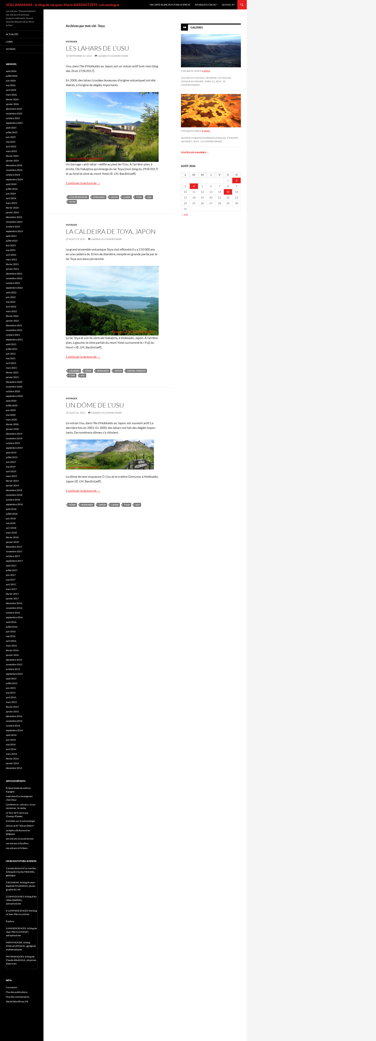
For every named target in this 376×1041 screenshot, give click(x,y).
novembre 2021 (14, 330)
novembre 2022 (14, 278)
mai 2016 (10, 636)
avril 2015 (11, 697)
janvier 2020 (12, 429)
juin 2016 (11, 631)
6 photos (206, 70)
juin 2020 (11, 410)
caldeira (74, 370)
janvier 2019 (12, 485)
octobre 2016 (13, 612)
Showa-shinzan (136, 370)
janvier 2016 (12, 655)
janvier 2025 (12, 160)
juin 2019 (11, 461)
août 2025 (11, 127)
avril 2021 (11, 363)
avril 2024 (11, 198)
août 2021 (11, 344)
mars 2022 (11, 311)
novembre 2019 (14, 438)
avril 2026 (11, 89)
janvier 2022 (12, 320)
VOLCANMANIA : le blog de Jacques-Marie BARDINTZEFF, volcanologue (62, 5)
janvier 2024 (12, 212)
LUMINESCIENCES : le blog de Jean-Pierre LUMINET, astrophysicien (21, 932)
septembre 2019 (14, 447)
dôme (88, 370)
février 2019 (12, 480)
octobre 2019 (13, 443)
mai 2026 (10, 85)
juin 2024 (11, 193)
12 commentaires (211, 141)
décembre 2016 (14, 603)
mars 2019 (11, 476)
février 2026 (12, 99)
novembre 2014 (14, 720)
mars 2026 (11, 94)
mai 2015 (10, 692)
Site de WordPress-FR (17, 1001)
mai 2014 (10, 744)
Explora (10, 921)
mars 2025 (11, 151)
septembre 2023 (14, 231)
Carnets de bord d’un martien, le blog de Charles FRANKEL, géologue (21, 872)
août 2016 (11, 622)
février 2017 (12, 593)
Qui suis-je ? (228, 4)
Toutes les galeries (195, 152)
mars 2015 (11, 702)
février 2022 (12, 315)
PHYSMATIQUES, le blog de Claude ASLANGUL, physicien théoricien (21, 960)
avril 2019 (11, 471)
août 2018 (11, 509)
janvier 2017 (12, 598)
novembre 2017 (14, 551)
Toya (139, 197)
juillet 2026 (11, 75)
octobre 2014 (13, 725)
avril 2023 (11, 254)
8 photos (206, 130)
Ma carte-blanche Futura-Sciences (170, 4)
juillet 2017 (11, 570)
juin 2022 (11, 297)
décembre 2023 (14, 217)
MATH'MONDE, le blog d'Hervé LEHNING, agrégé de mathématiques (21, 946)
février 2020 (12, 424)
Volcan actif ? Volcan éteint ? (20, 825)
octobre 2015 (13, 669)
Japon (114, 197)
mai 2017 (10, 579)
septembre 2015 (14, 673)
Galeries (196, 27)
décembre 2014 (14, 716)
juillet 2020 (11, 405)
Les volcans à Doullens (17, 843)
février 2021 (12, 372)
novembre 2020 (14, 386)
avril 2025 (11, 146)
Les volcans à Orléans (17, 848)
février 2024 (12, 207)
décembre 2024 (14, 165)
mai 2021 (10, 358)
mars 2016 (11, 645)
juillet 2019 (11, 457)
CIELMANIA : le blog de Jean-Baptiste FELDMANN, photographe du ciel (21, 886)
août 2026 (11, 71)
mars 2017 (11, 589)
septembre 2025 (14, 122)
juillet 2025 (11, 132)
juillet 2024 (11, 188)
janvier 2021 (12, 377)
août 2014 (11, 735)
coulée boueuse (78, 197)
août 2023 (11, 235)
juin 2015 (11, 687)
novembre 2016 (14, 607)
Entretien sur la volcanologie (20, 820)
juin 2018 (11, 518)
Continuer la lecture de (83, 183)
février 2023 (12, 264)
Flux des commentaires (17, 996)
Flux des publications (16, 992)
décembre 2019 (14, 433)
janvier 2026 (12, 104)
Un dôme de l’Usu (95, 405)
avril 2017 (11, 584)
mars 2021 (11, 367)
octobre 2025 (13, 118)
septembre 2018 (14, 504)
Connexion (11, 987)
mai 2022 (10, 301)
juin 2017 (11, 574)
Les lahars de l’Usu (97, 48)
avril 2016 (11, 640)
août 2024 (11, 184)
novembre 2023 (14, 221)
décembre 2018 (14, 490)
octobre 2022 (13, 283)
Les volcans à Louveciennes (19, 838)
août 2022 (11, 292)
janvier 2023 (12, 268)
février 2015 (12, 706)
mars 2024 (11, 202)
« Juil (185, 214)
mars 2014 (11, 753)
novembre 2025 (14, 113)
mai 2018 (10, 523)
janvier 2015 (12, 711)
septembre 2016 (14, 617)
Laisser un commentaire (113, 55)
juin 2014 (11, 739)
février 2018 (12, 537)
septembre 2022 (14, 287)
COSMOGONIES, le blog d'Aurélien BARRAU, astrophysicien (21, 900)
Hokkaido (99, 197)
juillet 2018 (11, 513)
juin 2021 (11, 353)
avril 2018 (11, 527)
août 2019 (11, 452)
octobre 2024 (13, 174)
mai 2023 (10, 250)
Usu (149, 197)
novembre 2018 (14, 494)
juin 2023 (11, 245)
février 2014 (12, 758)
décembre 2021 (14, 325)
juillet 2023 (11, 240)
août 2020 (11, 400)
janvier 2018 (12, 542)
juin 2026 (11, 80)
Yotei (72, 202)
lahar (126, 197)
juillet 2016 (11, 626)
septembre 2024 (14, 179)
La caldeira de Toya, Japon (111, 231)
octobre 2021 (13, 334)
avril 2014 (11, 749)
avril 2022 (11, 306)
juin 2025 (11, 137)
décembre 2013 (14, 768)
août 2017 (11, 565)
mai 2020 (10, 414)
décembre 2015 (14, 659)
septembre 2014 (14, 730)
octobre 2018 (13, 499)
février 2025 (12, 155)
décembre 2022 (14, 273)
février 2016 (12, 650)
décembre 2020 (14, 381)
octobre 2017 (13, 556)
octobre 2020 (13, 391)
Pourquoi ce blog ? (206, 4)
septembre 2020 (14, 396)
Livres (9, 41)
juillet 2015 (11, 683)
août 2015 (11, 678)
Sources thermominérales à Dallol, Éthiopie (209, 137)
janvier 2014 (12, 763)
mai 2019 (10, 466)
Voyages (71, 41)
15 (228, 191)
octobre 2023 (13, 226)
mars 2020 (11, 419)
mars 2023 (11, 259)
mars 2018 (11, 532)
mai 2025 (10, 141)
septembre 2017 (14, 560)
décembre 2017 (14, 546)
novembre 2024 (14, 170)
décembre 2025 (14, 108)
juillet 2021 (11, 348)
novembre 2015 (14, 664)
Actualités (12, 34)
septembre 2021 (14, 339)
